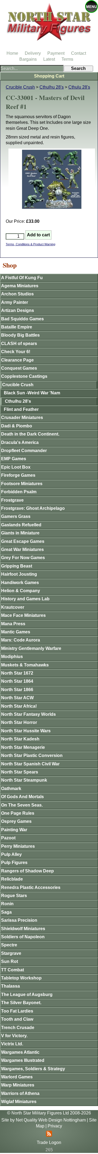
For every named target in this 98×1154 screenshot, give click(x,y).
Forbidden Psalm (18, 491)
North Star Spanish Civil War (30, 764)
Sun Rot (9, 961)
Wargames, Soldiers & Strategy (33, 1068)
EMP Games (13, 458)
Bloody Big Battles (20, 335)
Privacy (55, 1126)
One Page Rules (17, 813)
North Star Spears (19, 772)
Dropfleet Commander (24, 450)
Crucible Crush (20, 87)
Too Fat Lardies (17, 1011)
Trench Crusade (17, 1027)
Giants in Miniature (20, 533)
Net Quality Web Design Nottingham (51, 1120)
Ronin (7, 903)
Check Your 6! (15, 351)
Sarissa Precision (19, 920)
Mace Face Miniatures (23, 615)
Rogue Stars (14, 895)
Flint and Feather (21, 409)
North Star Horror (19, 722)
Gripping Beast (16, 566)
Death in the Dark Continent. (30, 434)
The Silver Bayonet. (21, 1002)
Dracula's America (20, 442)
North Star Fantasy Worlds (28, 714)
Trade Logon (49, 1142)
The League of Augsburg (27, 994)
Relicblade (12, 879)
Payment (56, 53)
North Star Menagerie (23, 747)
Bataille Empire (16, 327)
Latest (49, 59)
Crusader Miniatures (22, 417)
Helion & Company (20, 590)
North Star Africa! (19, 706)
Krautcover (12, 607)
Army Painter (14, 302)
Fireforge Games (18, 475)
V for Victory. (14, 1035)
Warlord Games (17, 1077)
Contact (78, 53)
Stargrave (11, 953)
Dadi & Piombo (16, 426)
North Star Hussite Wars (26, 730)
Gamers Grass (15, 516)
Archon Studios (17, 294)
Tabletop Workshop (21, 978)
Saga (6, 912)
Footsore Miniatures (21, 483)
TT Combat (12, 970)
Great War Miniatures (22, 549)
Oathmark (11, 788)
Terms (67, 59)
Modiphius (12, 656)
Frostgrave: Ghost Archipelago (33, 508)
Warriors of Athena (20, 1093)
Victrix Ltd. (12, 1044)
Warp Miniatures (17, 1085)
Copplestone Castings (24, 376)
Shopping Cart (49, 76)
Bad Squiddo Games (22, 319)
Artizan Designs (17, 310)
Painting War (14, 829)
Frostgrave (12, 500)
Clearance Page (17, 360)
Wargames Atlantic (20, 1052)
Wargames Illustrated (22, 1060)
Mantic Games (15, 632)
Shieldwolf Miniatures (23, 928)
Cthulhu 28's (51, 87)
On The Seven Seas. (22, 805)
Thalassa (10, 986)
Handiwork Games (20, 582)
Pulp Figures (14, 862)
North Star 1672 (17, 673)
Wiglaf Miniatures (18, 1101)
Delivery (33, 53)
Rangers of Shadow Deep (27, 871)
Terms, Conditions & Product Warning (30, 244)
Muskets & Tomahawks (25, 665)
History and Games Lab (25, 599)
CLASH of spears (19, 343)
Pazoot (8, 838)
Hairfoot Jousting (19, 574)
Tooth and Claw (17, 1019)
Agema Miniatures (19, 285)
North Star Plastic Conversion (32, 755)
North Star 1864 (17, 681)
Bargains (28, 59)
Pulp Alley (11, 854)
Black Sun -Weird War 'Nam (32, 393)
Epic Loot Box (15, 467)
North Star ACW (17, 697)
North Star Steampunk (24, 780)
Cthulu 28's (79, 87)
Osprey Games (16, 821)
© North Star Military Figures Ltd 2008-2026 (49, 1113)
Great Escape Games (22, 541)
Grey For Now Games (23, 557)
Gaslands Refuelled (21, 525)
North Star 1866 (17, 689)
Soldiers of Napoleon (23, 936)
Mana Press (13, 623)
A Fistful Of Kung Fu (22, 277)
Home (12, 53)
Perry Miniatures (18, 846)
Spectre (9, 945)
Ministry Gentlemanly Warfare (31, 648)
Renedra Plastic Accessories (30, 887)
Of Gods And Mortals (22, 796)
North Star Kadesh (20, 739)
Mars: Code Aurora (20, 640)
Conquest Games (19, 368)
